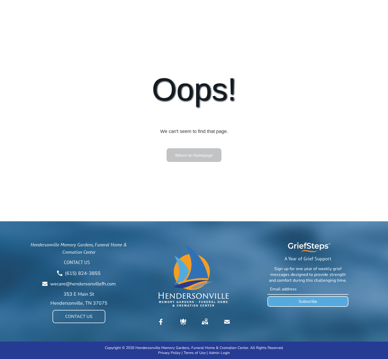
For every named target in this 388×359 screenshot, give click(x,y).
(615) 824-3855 (83, 273)
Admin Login (219, 352)
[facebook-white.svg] (161, 325)
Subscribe (308, 301)
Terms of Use (195, 352)
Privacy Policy (169, 352)
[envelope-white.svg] (227, 325)
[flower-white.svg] (183, 325)
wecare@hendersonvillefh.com (83, 284)
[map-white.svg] (205, 325)
